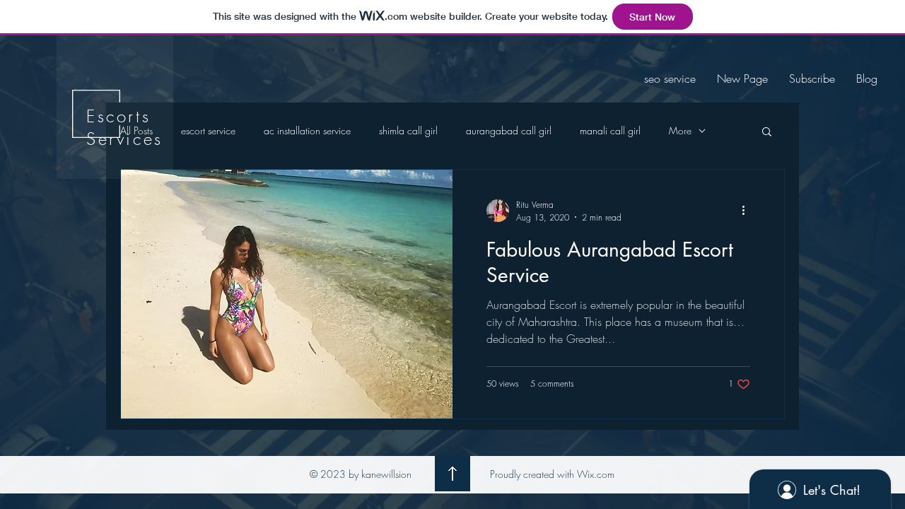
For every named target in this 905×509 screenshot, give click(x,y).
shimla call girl (408, 130)
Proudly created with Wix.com (552, 474)
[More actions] (748, 210)
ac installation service (307, 130)
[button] (766, 132)
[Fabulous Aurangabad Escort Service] (286, 294)
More (680, 130)
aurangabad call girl (508, 130)
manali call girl (610, 130)
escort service (208, 130)
